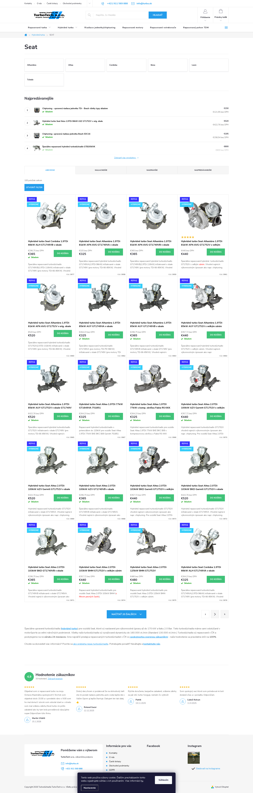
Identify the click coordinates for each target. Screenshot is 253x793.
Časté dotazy (52, 3)
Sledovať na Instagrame (208, 768)
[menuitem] (39, 27)
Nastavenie (90, 787)
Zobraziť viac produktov (125, 158)
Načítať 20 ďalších (124, 614)
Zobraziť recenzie (55, 678)
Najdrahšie (152, 170)
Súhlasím (163, 780)
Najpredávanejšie (203, 170)
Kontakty (28, 3)
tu (142, 780)
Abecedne (50, 170)
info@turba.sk (72, 763)
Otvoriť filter (34, 187)
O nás (39, 3)
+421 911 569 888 (73, 768)
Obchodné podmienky (72, 3)
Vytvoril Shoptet (222, 787)
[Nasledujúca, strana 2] (215, 614)
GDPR (112, 770)
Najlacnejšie (101, 170)
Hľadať (158, 15)
